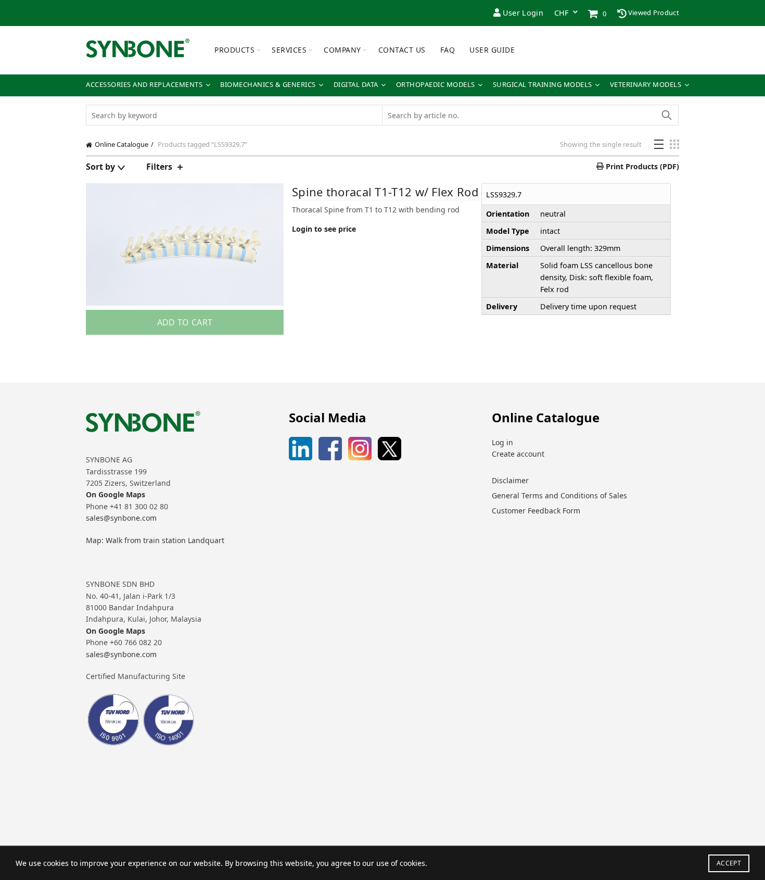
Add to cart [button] (184, 322)
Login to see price (324, 229)
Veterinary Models (646, 84)
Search (666, 115)
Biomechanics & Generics (268, 84)
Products (234, 50)
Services (289, 50)
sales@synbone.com (121, 518)
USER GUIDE (492, 50)
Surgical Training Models (542, 84)
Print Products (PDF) (641, 166)
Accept (729, 863)
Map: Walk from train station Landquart (155, 540)
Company (342, 50)
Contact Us (402, 50)
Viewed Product (653, 12)
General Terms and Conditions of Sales (559, 495)
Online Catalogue (121, 144)
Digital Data (356, 84)
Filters (159, 166)
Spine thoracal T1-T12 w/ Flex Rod (385, 191)
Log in (502, 442)
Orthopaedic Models (435, 84)
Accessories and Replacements (144, 84)
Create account (518, 454)
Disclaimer (510, 480)
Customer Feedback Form (536, 511)
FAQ (447, 50)
